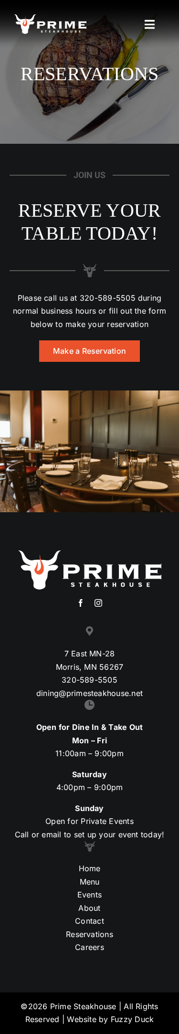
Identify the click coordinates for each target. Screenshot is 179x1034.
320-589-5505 (108, 298)
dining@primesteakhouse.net (89, 693)
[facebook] (80, 603)
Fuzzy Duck (132, 1019)
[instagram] (98, 603)
